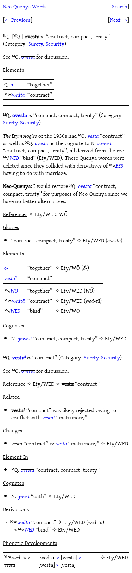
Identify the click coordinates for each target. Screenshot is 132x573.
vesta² (10, 278)
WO (14, 290)
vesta (93, 136)
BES (119, 165)
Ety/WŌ (70, 268)
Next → (118, 20)
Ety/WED (93, 240)
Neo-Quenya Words (24, 6)
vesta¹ (48, 417)
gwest (24, 496)
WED (14, 158)
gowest (104, 143)
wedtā (18, 94)
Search (119, 6)
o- (13, 84)
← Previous (18, 20)
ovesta (28, 56)
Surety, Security (46, 43)
